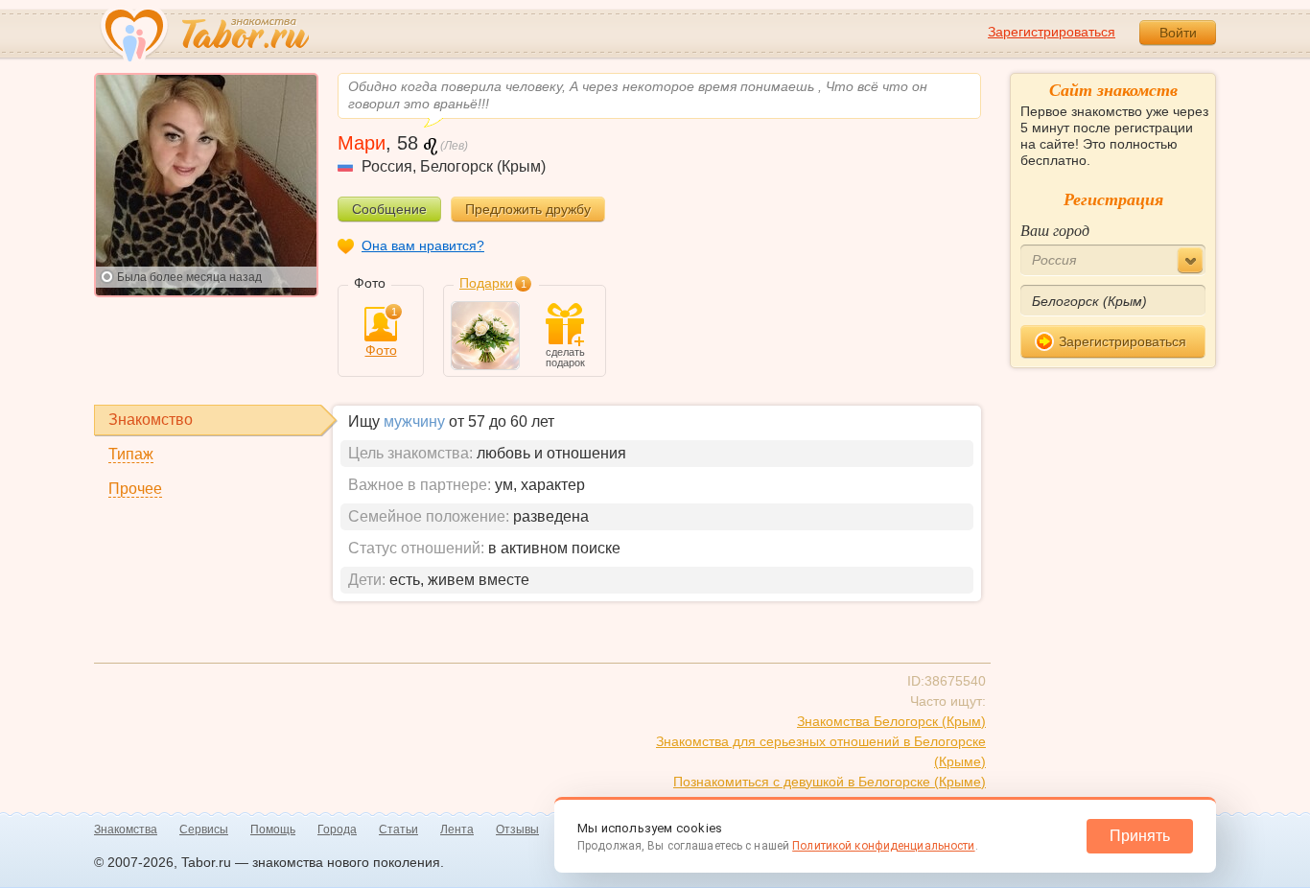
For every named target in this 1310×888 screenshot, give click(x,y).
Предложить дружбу (528, 209)
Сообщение (389, 209)
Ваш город (1054, 230)
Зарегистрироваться (1051, 31)
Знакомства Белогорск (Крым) (891, 721)
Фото (381, 332)
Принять (1140, 836)
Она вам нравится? (423, 245)
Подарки (486, 283)
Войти (1178, 32)
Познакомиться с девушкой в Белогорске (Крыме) (829, 781)
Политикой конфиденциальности (883, 846)
